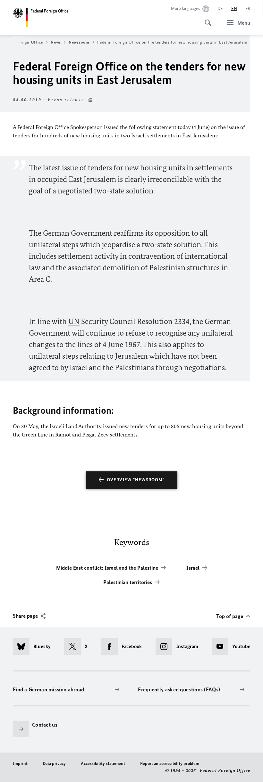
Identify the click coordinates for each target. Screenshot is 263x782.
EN (234, 8)
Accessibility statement (103, 763)
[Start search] (206, 19)
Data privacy (54, 763)
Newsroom (79, 42)
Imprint (20, 763)
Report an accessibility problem (169, 763)
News (56, 42)
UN (74, 321)
